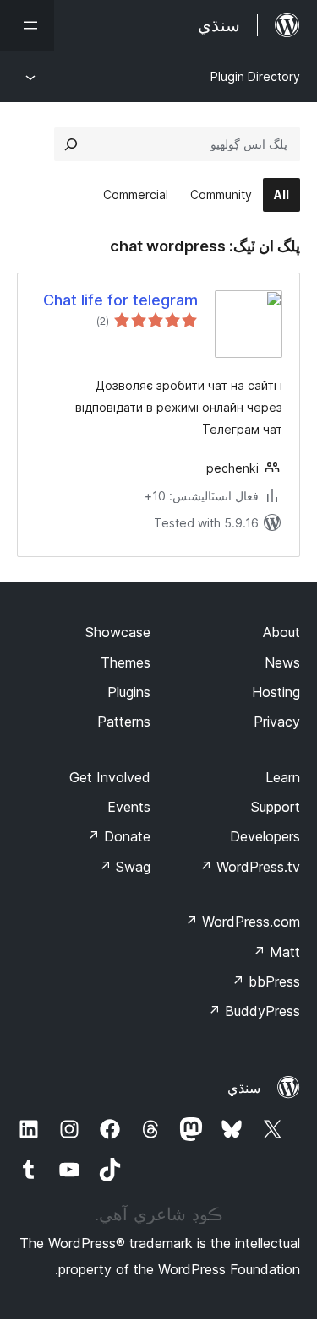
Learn (282, 777)
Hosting (276, 692)
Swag (124, 866)
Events (128, 806)
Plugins (128, 692)
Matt (276, 951)
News (282, 662)
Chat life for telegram (120, 300)
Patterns (123, 721)
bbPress (266, 981)
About (281, 632)
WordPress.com (242, 921)
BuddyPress (254, 1011)
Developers (265, 836)
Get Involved (109, 777)
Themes (125, 662)
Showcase (117, 632)
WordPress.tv (249, 866)
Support (275, 806)
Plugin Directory (255, 76)
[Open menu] (27, 25)
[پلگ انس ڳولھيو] (71, 144)
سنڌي (243, 1087)
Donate (118, 836)
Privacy (277, 721)
